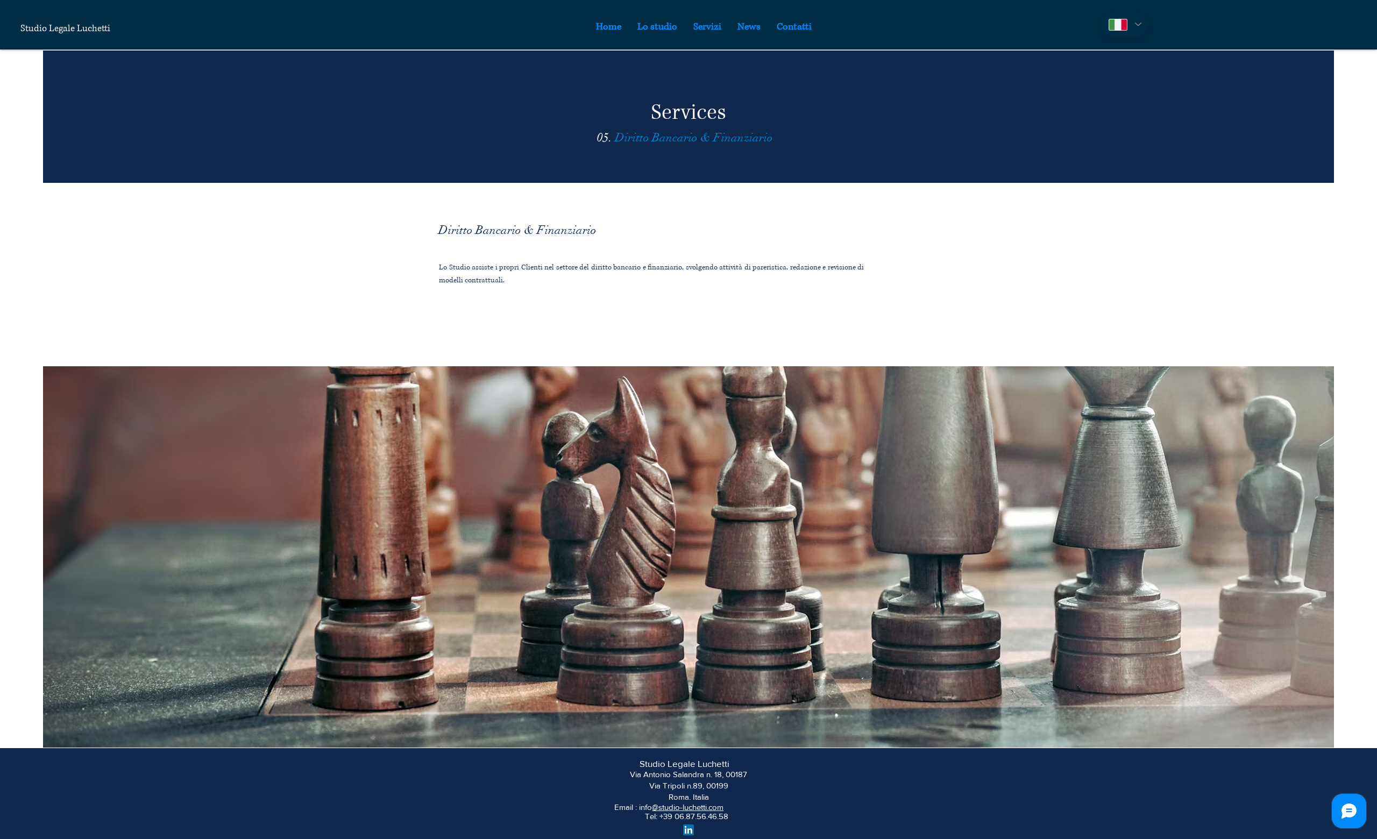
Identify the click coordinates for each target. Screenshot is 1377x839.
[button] (707, 27)
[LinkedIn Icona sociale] (688, 829)
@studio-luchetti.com (687, 807)
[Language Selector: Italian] (1124, 24)
